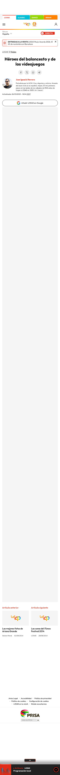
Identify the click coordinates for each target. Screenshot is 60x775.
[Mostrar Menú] (4, 24)
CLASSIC (21, 17)
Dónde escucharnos (39, 704)
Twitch (41, 646)
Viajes (13, 52)
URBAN (48, 17)
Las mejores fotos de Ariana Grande (12, 630)
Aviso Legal (13, 698)
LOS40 (7, 17)
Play (56, 769)
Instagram (13, 646)
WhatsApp (33, 72)
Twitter (26, 72)
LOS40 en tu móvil (21, 704)
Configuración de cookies (39, 701)
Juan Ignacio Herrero (25, 79)
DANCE (35, 17)
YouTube (24, 646)
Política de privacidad (42, 698)
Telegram (39, 72)
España (6, 34)
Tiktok (19, 646)
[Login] (56, 24)
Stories (47, 646)
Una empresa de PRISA (30, 713)
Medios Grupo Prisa (30, 720)
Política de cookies (18, 701)
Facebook (20, 72)
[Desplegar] (30, 760)
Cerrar (55, 42)
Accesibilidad (26, 698)
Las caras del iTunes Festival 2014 (41, 630)
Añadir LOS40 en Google (32, 103)
